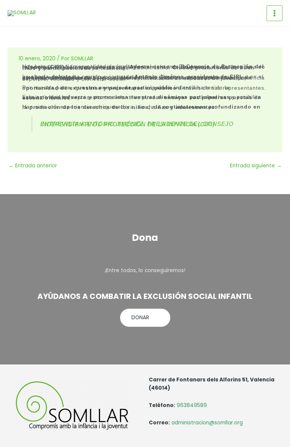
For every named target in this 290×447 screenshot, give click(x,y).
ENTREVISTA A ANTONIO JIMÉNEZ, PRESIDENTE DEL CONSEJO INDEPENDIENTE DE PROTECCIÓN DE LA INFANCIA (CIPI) (137, 124)
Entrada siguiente (256, 165)
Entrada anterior (32, 165)
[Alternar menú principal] (275, 13)
